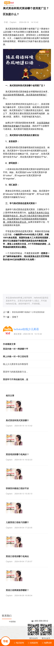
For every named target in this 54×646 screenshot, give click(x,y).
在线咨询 (34, 642)
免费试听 (48, 642)
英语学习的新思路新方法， (15, 371)
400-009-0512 (41, 620)
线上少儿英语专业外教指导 (15, 363)
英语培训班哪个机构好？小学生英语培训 (28, 312)
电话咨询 (20, 642)
